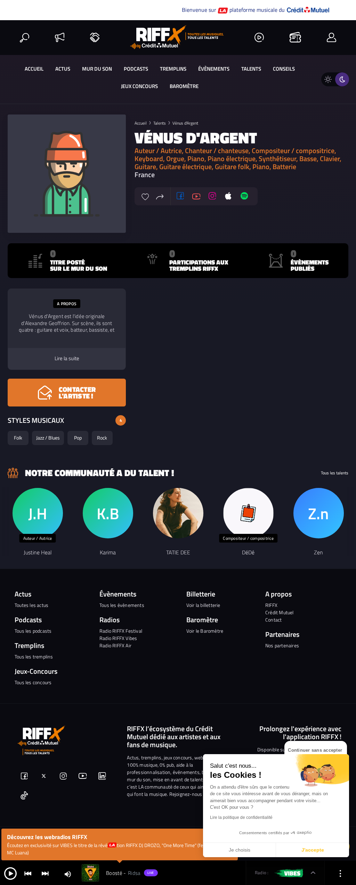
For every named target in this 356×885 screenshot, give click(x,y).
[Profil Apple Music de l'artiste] (228, 196)
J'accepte (312, 850)
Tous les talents (334, 473)
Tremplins (173, 69)
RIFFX (271, 605)
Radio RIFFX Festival (120, 630)
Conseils (284, 69)
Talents (251, 69)
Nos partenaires (282, 645)
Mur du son (97, 69)
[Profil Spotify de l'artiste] (244, 196)
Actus (62, 69)
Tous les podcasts (33, 630)
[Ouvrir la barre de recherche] (24, 37)
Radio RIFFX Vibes (118, 638)
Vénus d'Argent (185, 123)
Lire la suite (67, 358)
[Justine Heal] (37, 513)
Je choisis (239, 850)
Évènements (213, 69)
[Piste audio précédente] (28, 873)
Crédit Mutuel (279, 612)
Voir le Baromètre (204, 630)
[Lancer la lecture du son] (10, 873)
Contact (273, 619)
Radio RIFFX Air (115, 645)
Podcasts (136, 69)
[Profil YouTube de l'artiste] (196, 196)
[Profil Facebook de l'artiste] (180, 196)
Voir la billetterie (203, 605)
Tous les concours (33, 682)
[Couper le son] (67, 873)
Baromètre (184, 86)
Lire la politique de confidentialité (241, 817)
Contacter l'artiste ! (77, 392)
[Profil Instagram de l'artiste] (212, 196)
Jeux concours (139, 86)
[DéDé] (248, 513)
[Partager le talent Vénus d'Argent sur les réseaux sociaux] (160, 196)
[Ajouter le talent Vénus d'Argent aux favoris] (145, 196)
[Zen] (318, 513)
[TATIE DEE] (178, 513)
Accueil (34, 69)
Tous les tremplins (34, 656)
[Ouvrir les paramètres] (340, 873)
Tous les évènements (121, 605)
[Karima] (108, 513)
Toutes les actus (31, 605)
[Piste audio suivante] (45, 873)
